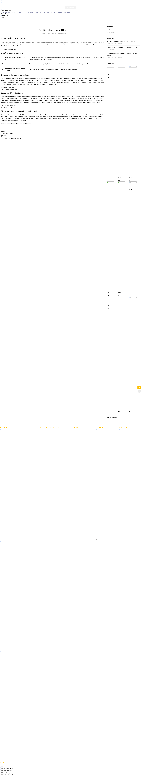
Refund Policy (122, 553)
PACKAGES (76, 445)
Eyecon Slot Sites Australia (8, 107)
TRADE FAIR (76, 442)
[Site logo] (6, 10)
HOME (75, 429)
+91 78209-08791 (22, 1)
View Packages (122, 543)
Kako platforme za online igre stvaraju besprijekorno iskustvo (122, 47)
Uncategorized (110, 32)
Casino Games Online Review (9, 89)
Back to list (4, 135)
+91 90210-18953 (12, 1)
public (108, 29)
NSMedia (34, 763)
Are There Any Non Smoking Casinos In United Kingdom (16, 123)
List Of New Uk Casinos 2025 (8, 105)
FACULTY (76, 439)
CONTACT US (77, 448)
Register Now (70, 7)
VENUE (75, 436)
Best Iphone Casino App (7, 87)
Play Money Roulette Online (8, 49)
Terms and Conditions (124, 546)
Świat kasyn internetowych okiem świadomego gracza (121, 41)
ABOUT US (76, 432)
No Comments (118, 43)
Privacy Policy (122, 550)
